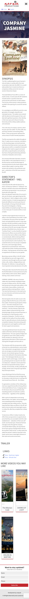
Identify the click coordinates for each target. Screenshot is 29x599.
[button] (26, 3)
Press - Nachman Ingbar (12, 455)
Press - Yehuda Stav (10, 457)
